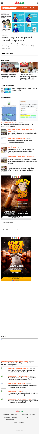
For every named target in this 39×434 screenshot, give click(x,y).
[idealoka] (19, 3)
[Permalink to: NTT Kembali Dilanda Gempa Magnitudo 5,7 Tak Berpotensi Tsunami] (19, 110)
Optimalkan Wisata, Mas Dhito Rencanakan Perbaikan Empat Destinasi (22, 386)
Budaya (7, 361)
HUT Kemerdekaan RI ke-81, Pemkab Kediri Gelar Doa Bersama (22, 134)
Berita (6, 123)
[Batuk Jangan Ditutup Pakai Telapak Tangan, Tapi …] (19, 22)
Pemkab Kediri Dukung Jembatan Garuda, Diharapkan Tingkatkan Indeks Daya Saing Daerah (22, 161)
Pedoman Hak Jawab (28, 415)
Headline (10, 123)
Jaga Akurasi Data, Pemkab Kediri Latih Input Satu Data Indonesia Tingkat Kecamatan (29, 77)
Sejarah (21, 361)
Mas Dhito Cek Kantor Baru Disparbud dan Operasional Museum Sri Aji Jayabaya (19, 364)
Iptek (19, 146)
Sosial (16, 123)
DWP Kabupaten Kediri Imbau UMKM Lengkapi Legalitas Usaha (8, 76)
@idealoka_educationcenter (11, 230)
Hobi (19, 376)
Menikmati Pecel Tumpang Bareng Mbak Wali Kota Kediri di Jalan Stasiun (23, 401)
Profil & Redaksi (19, 422)
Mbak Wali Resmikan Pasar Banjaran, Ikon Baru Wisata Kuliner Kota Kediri (22, 371)
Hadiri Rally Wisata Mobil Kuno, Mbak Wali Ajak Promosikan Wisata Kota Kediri (22, 379)
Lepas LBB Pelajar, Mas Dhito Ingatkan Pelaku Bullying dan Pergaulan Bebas (21, 169)
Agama (9, 129)
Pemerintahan (30, 129)
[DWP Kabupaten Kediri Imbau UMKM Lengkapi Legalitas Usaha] (10, 67)
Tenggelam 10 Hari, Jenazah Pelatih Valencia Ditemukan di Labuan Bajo (23, 394)
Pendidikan (25, 167)
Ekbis (13, 138)
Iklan (28, 417)
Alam (2, 123)
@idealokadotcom (8, 223)
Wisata (26, 361)
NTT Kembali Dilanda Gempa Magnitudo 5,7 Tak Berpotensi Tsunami (17, 125)
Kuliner (24, 399)
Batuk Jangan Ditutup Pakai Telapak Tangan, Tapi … (17, 39)
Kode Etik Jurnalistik (10, 415)
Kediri (23, 129)
